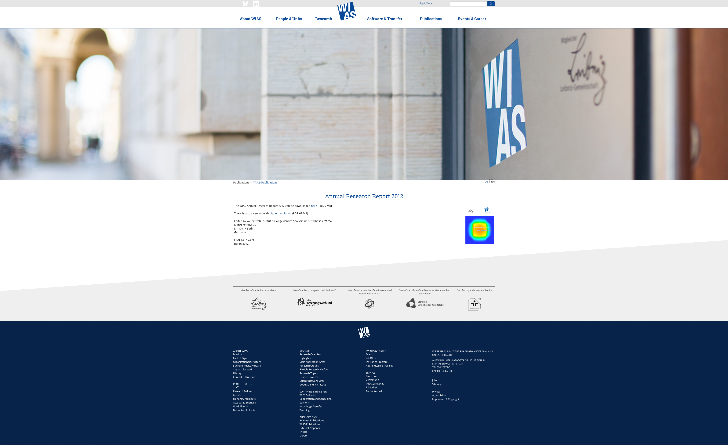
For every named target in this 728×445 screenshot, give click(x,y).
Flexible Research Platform (314, 369)
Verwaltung (372, 380)
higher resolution (281, 213)
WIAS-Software (308, 395)
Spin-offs (305, 402)
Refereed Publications (312, 420)
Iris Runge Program (377, 362)
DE (486, 181)
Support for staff (242, 369)
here (314, 206)
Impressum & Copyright (445, 399)
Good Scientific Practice (313, 384)
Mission (237, 354)
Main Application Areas (312, 362)
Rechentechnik (374, 391)
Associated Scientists (245, 402)
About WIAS (250, 18)
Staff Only (425, 3)
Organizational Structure (247, 362)
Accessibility (439, 395)
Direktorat (371, 376)
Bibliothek (371, 387)
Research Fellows (242, 391)
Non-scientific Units (244, 410)
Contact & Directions (244, 377)
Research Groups (309, 365)
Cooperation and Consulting (315, 398)
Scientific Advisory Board (247, 365)
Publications (431, 18)
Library (304, 435)
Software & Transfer (384, 18)
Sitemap (437, 384)
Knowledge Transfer (311, 406)
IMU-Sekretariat (375, 383)
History (237, 373)
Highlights (305, 358)
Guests (237, 395)
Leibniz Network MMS (312, 380)
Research (323, 18)
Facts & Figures (241, 358)
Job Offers (371, 358)
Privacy (436, 391)
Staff (235, 387)
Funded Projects (309, 377)
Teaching (305, 410)
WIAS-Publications (265, 182)
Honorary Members (244, 398)
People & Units (289, 18)
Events (369, 354)
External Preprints (310, 428)
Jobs (434, 380)
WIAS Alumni (240, 406)
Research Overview (310, 354)
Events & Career (472, 18)
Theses (303, 431)
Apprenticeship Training (379, 365)
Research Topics (309, 373)
